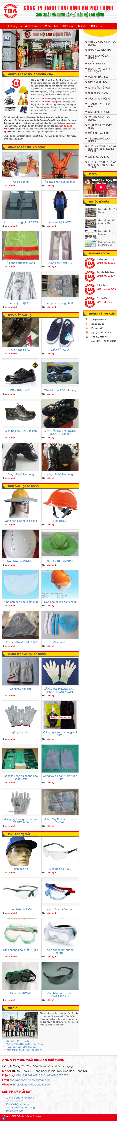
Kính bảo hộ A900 (21, 911)
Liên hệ (98, 26)
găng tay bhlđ (20, 734)
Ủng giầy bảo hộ (20, 316)
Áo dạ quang (21, 183)
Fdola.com (37, 1117)
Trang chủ (16, 26)
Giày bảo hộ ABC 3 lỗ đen (21, 432)
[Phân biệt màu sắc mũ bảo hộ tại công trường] (20, 1026)
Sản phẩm (53, 26)
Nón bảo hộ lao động (23, 487)
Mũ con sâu (60, 644)
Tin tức (70, 26)
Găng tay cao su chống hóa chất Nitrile (21, 778)
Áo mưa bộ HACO (60, 224)
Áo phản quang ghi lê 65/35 (21, 224)
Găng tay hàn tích (21, 690)
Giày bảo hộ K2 (20, 351)
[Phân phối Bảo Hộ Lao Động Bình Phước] (90, 230)
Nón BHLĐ (60, 522)
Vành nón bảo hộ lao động (21, 522)
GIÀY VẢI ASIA (60, 351)
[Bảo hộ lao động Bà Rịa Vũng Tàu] (90, 242)
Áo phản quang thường (21, 264)
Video (83, 26)
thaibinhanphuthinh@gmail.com (30, 1081)
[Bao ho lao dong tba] (58, 11)
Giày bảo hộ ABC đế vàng (60, 392)
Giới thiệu (35, 26)
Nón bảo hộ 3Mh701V (20, 563)
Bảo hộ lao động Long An (17, 1042)
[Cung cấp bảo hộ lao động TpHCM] (90, 208)
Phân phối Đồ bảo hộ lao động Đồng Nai (24, 1051)
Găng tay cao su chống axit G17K (60, 735)
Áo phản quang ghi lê (60, 305)
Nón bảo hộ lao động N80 (60, 603)
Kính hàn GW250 (20, 995)
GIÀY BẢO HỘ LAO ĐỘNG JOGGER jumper (60, 433)
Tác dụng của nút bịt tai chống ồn (21, 1048)
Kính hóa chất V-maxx (60, 911)
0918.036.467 (42, 1076)
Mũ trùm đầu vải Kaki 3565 (20, 644)
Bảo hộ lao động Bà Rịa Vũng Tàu (107, 239)
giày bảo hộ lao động (60, 476)
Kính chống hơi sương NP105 (60, 952)
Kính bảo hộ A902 (60, 870)
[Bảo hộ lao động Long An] (90, 219)
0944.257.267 (24, 1076)
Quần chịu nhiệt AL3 (60, 264)
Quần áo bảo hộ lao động (26, 148)
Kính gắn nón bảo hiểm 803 (21, 603)
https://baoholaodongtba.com (32, 1086)
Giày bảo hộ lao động (21, 476)
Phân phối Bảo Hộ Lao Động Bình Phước (24, 1045)
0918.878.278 (60, 1076)
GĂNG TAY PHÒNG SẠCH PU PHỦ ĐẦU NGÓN (60, 691)
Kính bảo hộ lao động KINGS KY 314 (60, 996)
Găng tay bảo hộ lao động (27, 655)
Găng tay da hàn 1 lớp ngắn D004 (60, 778)
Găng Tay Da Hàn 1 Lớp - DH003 (60, 822)
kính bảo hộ (21, 870)
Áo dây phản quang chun (60, 183)
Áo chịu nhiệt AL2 (21, 305)
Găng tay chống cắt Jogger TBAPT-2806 (21, 822)
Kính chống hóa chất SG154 (20, 951)
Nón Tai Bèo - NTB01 (60, 563)
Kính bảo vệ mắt (19, 835)
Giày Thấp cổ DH (20, 392)
